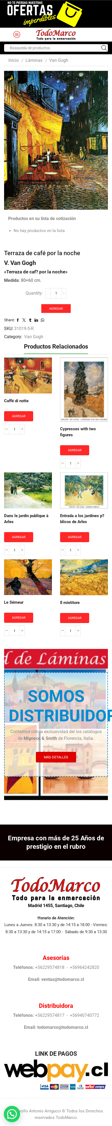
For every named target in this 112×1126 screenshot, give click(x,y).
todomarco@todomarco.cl (62, 1027)
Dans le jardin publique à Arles (26, 518)
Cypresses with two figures (78, 431)
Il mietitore (70, 602)
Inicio (13, 60)
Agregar (56, 308)
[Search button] (104, 47)
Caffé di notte (16, 400)
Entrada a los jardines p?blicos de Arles (82, 518)
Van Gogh (58, 60)
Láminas (34, 60)
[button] (12, 1114)
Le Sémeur (13, 602)
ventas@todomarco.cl (62, 979)
